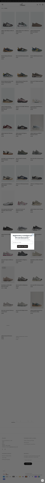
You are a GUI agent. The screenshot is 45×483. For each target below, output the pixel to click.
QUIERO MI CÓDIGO (22, 246)
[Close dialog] (33, 235)
